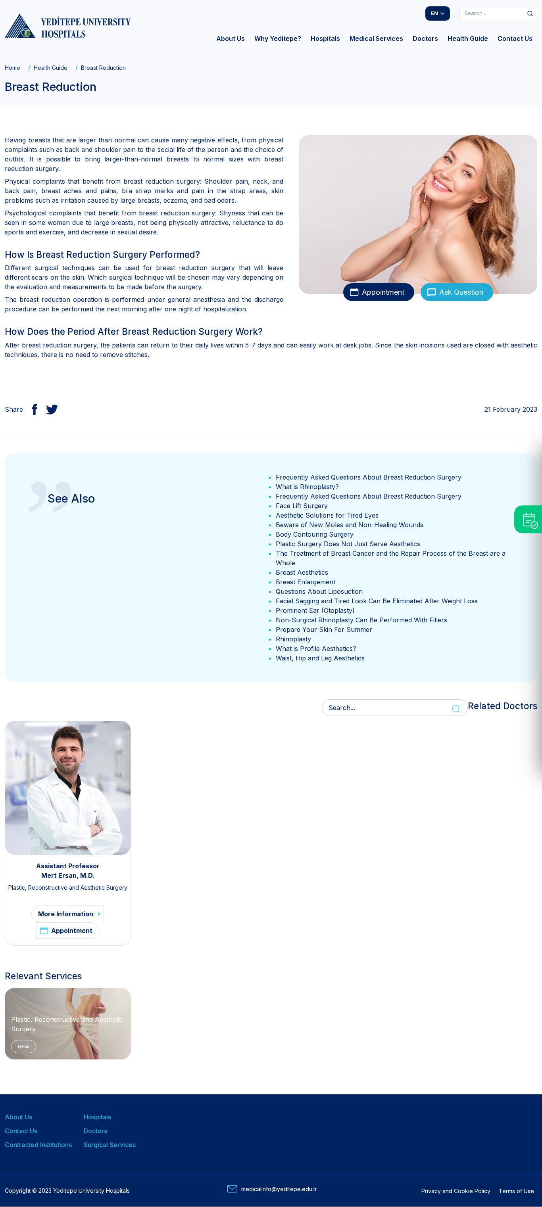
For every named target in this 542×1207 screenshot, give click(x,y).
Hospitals (97, 1117)
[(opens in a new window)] (31, 409)
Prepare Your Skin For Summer (324, 629)
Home (12, 67)
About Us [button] (230, 38)
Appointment (383, 292)
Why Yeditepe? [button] (277, 38)
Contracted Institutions (38, 1145)
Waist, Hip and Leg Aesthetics (320, 658)
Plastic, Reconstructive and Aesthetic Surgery (67, 887)
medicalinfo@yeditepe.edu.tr (279, 1189)
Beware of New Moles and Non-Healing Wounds (349, 525)
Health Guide (50, 67)
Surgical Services (110, 1145)
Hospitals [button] (325, 38)
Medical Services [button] (376, 38)
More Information (65, 914)
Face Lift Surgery (302, 506)
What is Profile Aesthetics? (316, 648)
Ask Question (461, 292)
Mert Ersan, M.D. (67, 875)
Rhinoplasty (293, 639)
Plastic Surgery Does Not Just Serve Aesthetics (348, 544)
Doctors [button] (425, 38)
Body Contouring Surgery (315, 534)
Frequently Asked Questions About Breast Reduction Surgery (368, 477)
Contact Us (21, 1131)
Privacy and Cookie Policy (455, 1191)
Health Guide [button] (468, 38)
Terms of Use (516, 1191)
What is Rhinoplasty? (307, 487)
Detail (23, 1046)
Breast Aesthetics (302, 572)
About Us (18, 1117)
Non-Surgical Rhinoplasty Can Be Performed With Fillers (361, 620)
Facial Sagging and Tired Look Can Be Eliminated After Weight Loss (377, 601)
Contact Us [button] (515, 38)
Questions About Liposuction (319, 591)
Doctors (95, 1131)
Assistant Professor (68, 866)
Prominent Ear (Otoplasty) (315, 610)
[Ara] (530, 13)
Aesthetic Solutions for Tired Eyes (327, 515)
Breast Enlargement (305, 582)
